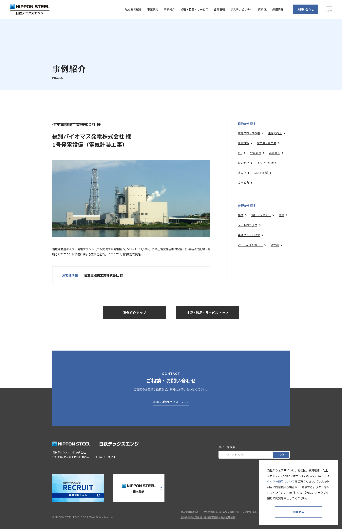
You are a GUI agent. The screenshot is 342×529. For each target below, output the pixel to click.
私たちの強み (133, 9)
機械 (240, 215)
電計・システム (261, 215)
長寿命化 (243, 163)
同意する (298, 512)
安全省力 (243, 183)
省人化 (242, 173)
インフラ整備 (265, 163)
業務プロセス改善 (249, 133)
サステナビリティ (241, 9)
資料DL (262, 9)
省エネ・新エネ (266, 143)
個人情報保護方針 (190, 511)
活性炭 (275, 245)
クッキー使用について (281, 481)
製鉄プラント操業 (249, 235)
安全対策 (255, 153)
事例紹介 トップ (134, 312)
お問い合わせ (305, 9)
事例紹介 (169, 9)
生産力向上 (275, 133)
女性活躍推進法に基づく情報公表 (221, 511)
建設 (281, 215)
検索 (281, 455)
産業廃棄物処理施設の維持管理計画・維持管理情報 (207, 517)
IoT (240, 153)
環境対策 (243, 143)
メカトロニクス (247, 225)
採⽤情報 (277, 9)
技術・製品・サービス (194, 9)
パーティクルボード (250, 245)
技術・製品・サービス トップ (207, 312)
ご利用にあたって (252, 511)
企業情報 (219, 9)
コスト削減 (261, 173)
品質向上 (274, 153)
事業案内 (152, 9)
